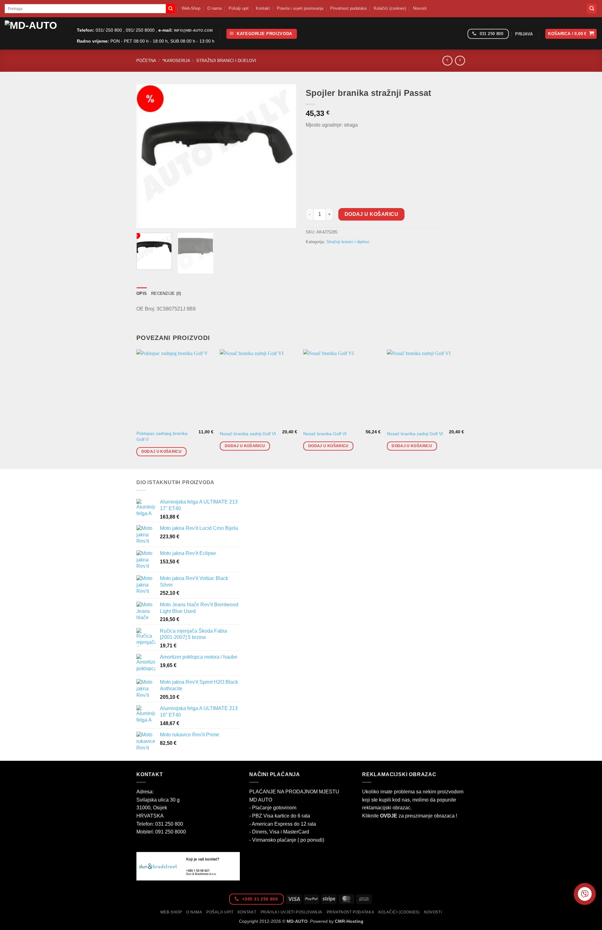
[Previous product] (460, 60)
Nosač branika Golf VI (324, 433)
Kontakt (263, 8)
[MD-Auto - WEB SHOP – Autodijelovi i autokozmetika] (36, 33)
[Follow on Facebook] (460, 34)
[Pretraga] (592, 8)
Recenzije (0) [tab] (166, 293)
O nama (214, 8)
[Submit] (170, 8)
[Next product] (447, 60)
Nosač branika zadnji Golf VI (248, 433)
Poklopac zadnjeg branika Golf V (161, 436)
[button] (261, 34)
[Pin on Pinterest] (345, 256)
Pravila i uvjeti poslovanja (300, 8)
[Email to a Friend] (334, 256)
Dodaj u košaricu (371, 214)
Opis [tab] (141, 293)
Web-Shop (191, 8)
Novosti (420, 8)
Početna (146, 60)
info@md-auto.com (193, 30)
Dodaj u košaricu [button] (161, 451)
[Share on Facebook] (311, 256)
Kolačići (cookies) (390, 8)
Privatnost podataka (348, 8)
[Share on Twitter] (323, 256)
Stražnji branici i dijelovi (226, 60)
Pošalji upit (239, 8)
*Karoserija (176, 60)
